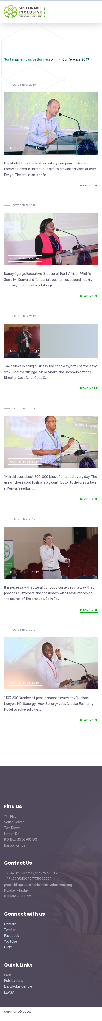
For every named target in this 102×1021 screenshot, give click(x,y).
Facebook (11, 936)
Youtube (10, 941)
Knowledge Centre (18, 987)
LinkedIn (10, 924)
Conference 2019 (24, 148)
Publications (13, 981)
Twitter (10, 930)
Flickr (8, 947)
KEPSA (9, 992)
